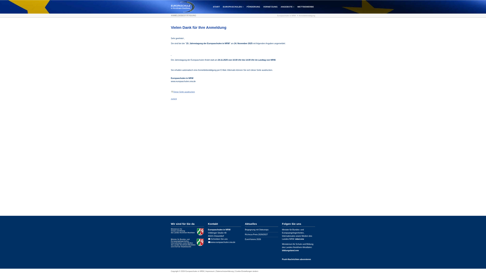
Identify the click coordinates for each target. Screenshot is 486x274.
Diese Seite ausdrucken (184, 92)
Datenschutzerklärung (225, 271)
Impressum (210, 271)
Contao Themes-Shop (183, 7)
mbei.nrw (299, 239)
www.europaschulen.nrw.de (222, 242)
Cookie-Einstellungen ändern (246, 271)
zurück (174, 99)
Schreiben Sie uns (219, 239)
